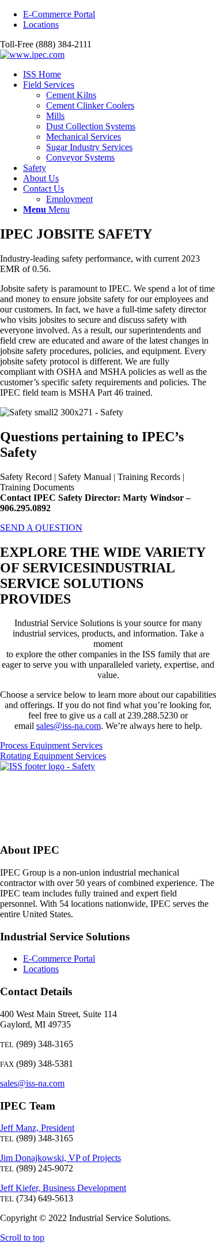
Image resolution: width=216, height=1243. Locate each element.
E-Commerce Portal (59, 14)
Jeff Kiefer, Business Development (63, 1188)
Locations (41, 24)
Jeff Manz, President (37, 1128)
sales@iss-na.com (68, 726)
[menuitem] (119, 14)
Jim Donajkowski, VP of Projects (60, 1158)
